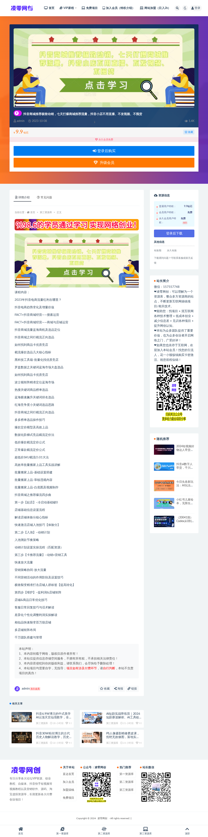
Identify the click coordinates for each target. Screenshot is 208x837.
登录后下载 (174, 233)
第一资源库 (126, 774)
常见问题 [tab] (46, 197)
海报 (120, 688)
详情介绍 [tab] (24, 197)
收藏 (190, 132)
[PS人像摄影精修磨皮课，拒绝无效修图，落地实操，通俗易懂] (92, 737)
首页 (51, 8)
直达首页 (68, 774)
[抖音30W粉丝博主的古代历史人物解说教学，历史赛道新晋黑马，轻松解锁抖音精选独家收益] (22, 737)
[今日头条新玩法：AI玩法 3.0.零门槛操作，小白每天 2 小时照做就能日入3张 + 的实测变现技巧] (164, 485)
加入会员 (68, 782)
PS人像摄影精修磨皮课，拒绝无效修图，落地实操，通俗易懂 (123, 737)
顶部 (187, 833)
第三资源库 (46, 212)
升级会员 (106, 163)
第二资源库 (126, 782)
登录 (197, 8)
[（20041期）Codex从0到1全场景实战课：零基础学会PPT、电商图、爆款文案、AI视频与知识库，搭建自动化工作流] (164, 521)
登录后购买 (106, 151)
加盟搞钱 (68, 790)
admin (31, 688)
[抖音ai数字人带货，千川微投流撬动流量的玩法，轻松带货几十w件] (164, 466)
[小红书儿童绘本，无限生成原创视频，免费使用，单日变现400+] (164, 503)
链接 (133, 688)
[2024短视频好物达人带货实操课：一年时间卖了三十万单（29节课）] (164, 450)
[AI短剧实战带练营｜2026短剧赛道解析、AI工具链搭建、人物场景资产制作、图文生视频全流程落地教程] (92, 718)
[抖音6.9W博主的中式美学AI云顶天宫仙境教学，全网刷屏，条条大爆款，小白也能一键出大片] (22, 717)
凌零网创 (102, 818)
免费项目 (92, 8)
